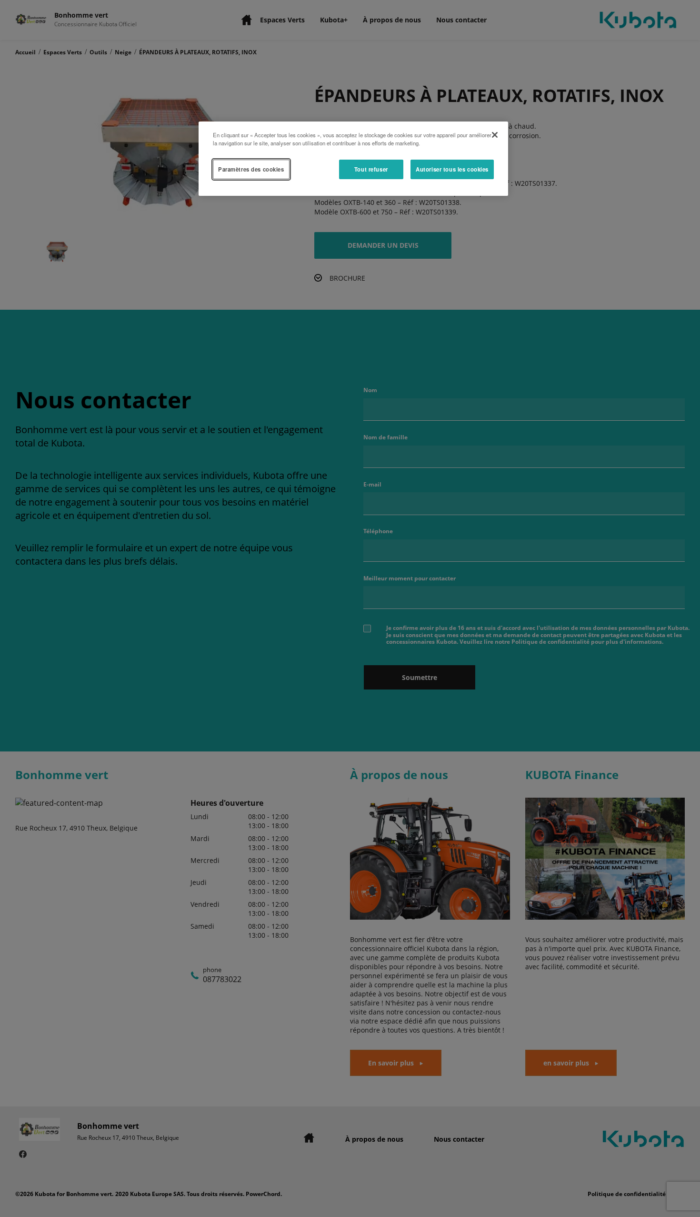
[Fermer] (494, 134)
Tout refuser (371, 169)
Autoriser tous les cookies (452, 169)
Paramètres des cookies (251, 169)
